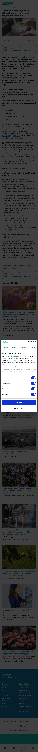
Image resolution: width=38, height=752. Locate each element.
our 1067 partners (13, 356)
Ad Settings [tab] (23, 347)
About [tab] (33, 347)
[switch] (33, 383)
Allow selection (19, 408)
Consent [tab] (5, 347)
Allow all (19, 402)
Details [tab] (14, 347)
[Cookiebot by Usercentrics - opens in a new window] (28, 342)
